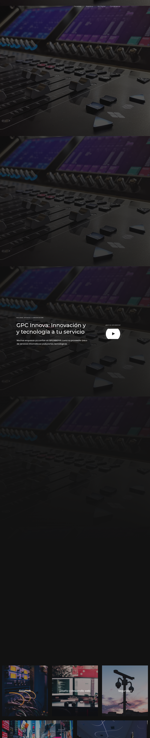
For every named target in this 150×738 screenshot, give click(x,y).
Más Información (25, 691)
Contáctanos (115, 6)
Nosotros (89, 6)
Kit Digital (101, 6)
